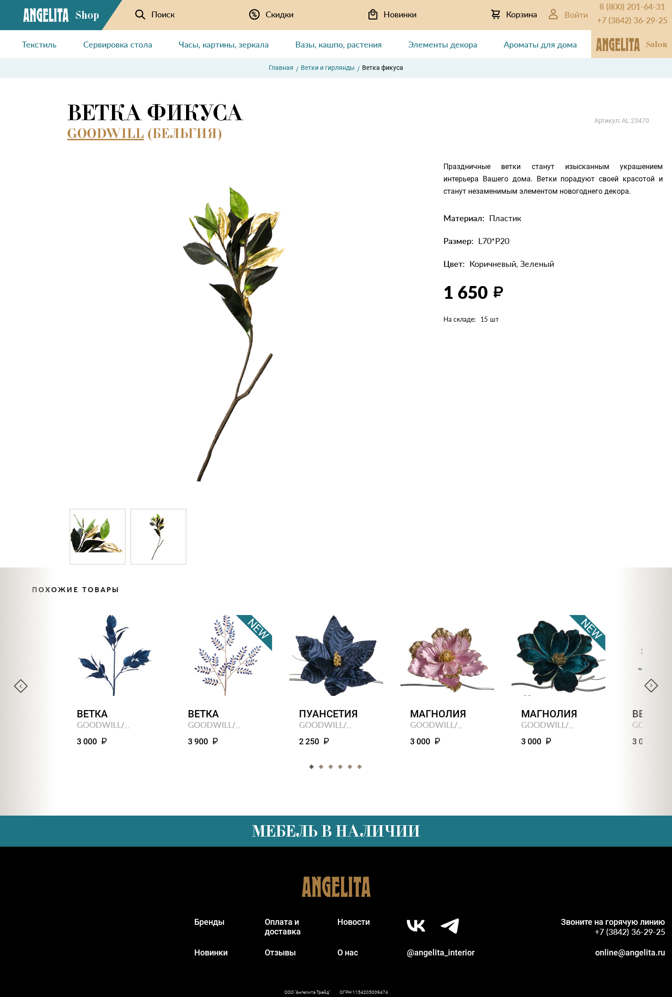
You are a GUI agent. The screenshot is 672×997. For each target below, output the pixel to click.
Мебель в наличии (336, 831)
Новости (353, 922)
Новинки (211, 952)
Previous (20, 686)
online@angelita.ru (630, 952)
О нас (347, 952)
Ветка (92, 714)
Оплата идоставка (283, 926)
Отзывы (280, 952)
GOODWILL (105, 133)
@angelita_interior (441, 952)
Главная (281, 67)
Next (651, 686)
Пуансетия (328, 714)
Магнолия (438, 714)
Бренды (209, 922)
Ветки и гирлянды (328, 67)
